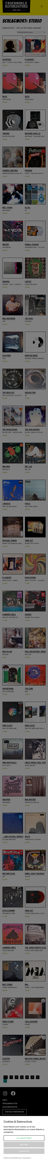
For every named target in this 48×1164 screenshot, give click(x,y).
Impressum (26, 1158)
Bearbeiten (24, 1151)
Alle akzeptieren (24, 1138)
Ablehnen (24, 1145)
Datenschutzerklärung (12, 1158)
